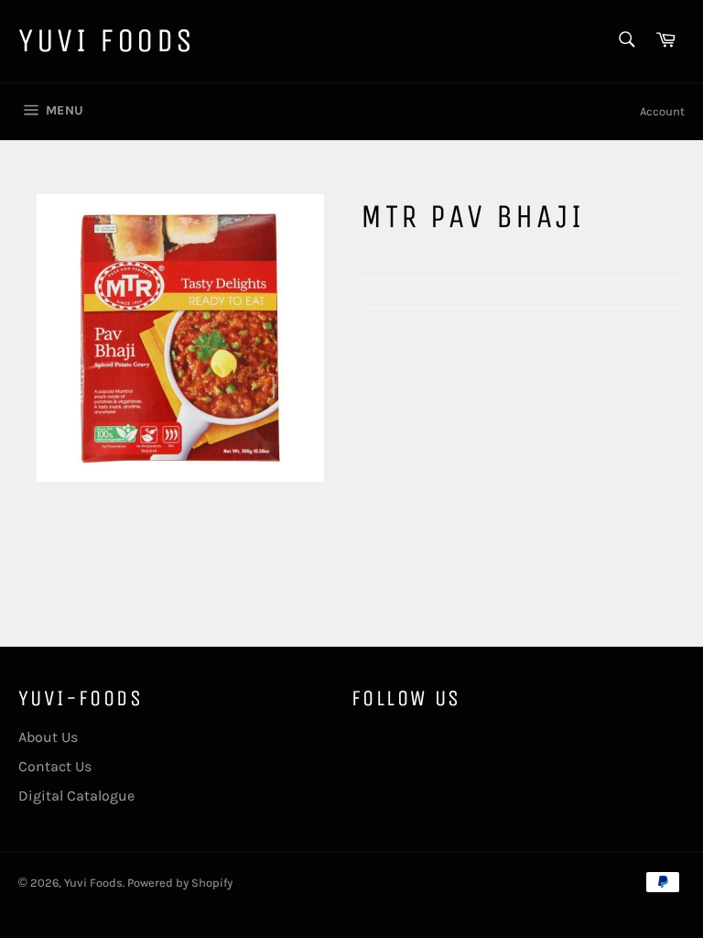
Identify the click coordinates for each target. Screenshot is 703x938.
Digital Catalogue (76, 795)
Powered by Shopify (180, 882)
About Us (48, 737)
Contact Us (55, 766)
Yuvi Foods (107, 40)
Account (662, 111)
